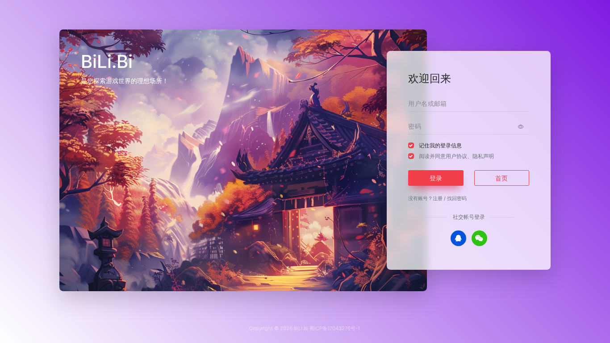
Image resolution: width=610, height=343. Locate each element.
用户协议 (456, 156)
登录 (436, 178)
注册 (438, 198)
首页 (501, 178)
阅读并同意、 (456, 156)
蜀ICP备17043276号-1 (334, 328)
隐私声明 (483, 156)
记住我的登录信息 (440, 145)
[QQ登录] (458, 238)
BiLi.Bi (301, 328)
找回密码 (457, 198)
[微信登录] (479, 238)
